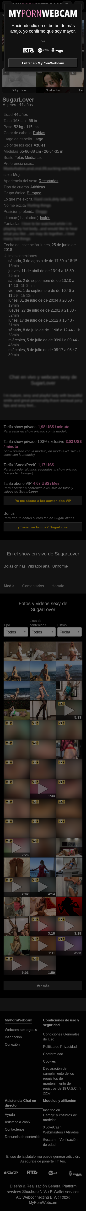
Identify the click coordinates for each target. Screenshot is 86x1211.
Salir (43, 41)
